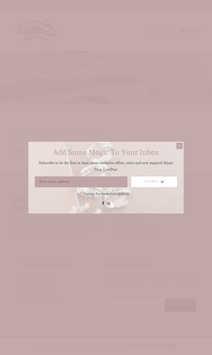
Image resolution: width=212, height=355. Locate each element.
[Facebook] (103, 204)
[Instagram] (108, 204)
